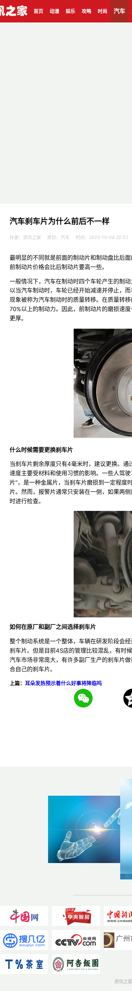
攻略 (86, 11)
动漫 (54, 11)
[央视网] (76, 940)
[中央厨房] (76, 916)
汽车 (119, 11)
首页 (38, 11)
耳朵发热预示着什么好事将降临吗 (63, 683)
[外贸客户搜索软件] (24, 940)
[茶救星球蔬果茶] (24, 964)
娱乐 (70, 11)
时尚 (102, 11)
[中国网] (24, 916)
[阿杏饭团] (76, 964)
